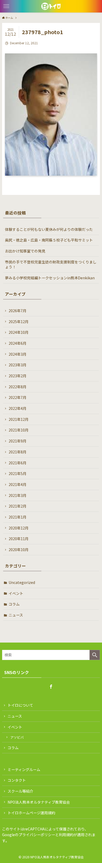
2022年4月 (17, 408)
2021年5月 (17, 473)
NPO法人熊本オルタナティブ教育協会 (39, 802)
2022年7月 (17, 397)
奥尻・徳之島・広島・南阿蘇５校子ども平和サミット (49, 240)
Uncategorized (22, 582)
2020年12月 (19, 528)
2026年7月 (17, 310)
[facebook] (51, 686)
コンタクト (17, 780)
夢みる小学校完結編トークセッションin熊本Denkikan (50, 277)
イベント (16, 593)
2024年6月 (17, 343)
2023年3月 (17, 364)
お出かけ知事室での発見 (25, 251)
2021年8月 (17, 451)
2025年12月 (19, 321)
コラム (14, 604)
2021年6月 (17, 462)
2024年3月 (17, 354)
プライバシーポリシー (37, 834)
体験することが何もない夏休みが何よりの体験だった (49, 229)
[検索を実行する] (94, 655)
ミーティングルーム (24, 769)
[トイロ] (51, 6)
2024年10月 (19, 332)
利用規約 (66, 834)
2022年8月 (17, 386)
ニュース (16, 615)
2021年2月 (17, 506)
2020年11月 (19, 538)
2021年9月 (17, 440)
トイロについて (20, 705)
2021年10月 (19, 430)
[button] (6, 6)
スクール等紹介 (20, 791)
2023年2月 (17, 375)
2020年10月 (19, 549)
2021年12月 (19, 419)
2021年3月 (17, 495)
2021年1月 (17, 517)
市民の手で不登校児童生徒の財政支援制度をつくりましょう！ (51, 264)
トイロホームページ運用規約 (31, 812)
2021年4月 (17, 484)
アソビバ (17, 737)
